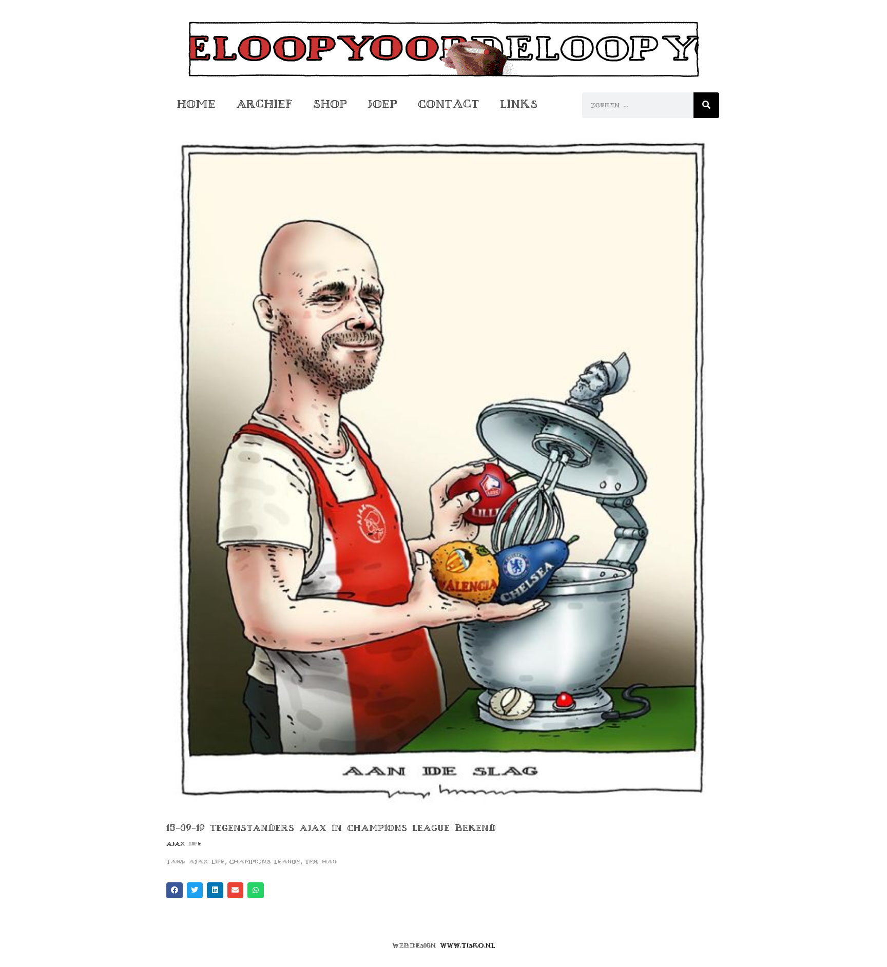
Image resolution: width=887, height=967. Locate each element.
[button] (174, 890)
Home (196, 104)
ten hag (321, 861)
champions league (264, 861)
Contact (448, 104)
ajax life (207, 861)
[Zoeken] (706, 105)
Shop (330, 104)
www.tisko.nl (467, 945)
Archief (264, 104)
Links (518, 104)
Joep (382, 104)
